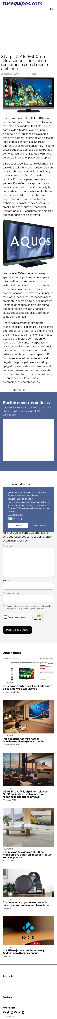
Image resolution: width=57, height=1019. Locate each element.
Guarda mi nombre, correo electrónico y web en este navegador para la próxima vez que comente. (29, 607)
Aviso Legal (9, 1008)
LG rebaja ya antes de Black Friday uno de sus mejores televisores (27, 687)
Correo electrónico (11, 593)
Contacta (7, 997)
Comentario (8, 546)
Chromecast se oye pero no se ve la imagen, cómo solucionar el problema (26, 903)
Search (51, 9)
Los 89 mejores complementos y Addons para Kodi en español (23, 951)
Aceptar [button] (17, 525)
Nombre (7, 580)
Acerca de (8, 976)
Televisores (18, 389)
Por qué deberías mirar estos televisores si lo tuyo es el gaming (24, 740)
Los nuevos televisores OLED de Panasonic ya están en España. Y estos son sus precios (27, 855)
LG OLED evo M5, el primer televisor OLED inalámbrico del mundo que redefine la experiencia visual (26, 794)
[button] (10, 518)
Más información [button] (15, 514)
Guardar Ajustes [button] (39, 525)
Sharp (6, 118)
